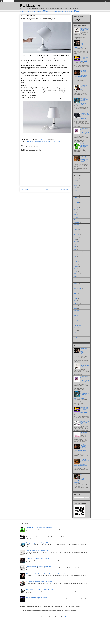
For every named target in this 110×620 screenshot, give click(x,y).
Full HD (76, 237)
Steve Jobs (76, 310)
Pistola (50, 141)
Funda (75, 268)
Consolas (76, 327)
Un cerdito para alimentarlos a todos (84, 433)
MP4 (75, 335)
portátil (75, 227)
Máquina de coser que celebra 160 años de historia (38, 535)
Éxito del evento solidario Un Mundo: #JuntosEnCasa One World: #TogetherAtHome (81, 44)
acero (27, 141)
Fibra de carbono (77, 288)
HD (39, 11)
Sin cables (76, 318)
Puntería (54, 141)
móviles (76, 266)
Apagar (31, 141)
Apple (75, 190)
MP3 (75, 219)
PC (50, 11)
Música (46, 11)
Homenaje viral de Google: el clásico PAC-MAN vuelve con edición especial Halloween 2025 (84, 59)
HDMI (75, 261)
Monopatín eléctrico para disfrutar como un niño (84, 29)
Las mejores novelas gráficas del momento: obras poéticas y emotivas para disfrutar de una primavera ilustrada (81, 101)
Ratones (76, 332)
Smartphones (57, 11)
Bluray (75, 308)
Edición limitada (77, 251)
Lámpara (44, 141)
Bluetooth (30, 11)
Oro (75, 286)
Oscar (75, 305)
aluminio (76, 217)
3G (75, 313)
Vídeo (75, 244)
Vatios (75, 323)
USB (75, 187)
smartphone (76, 202)
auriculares (68, 11)
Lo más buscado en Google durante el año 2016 (37, 558)
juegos (75, 271)
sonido (75, 185)
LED (75, 232)
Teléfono (76, 283)
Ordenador (76, 229)
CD (75, 276)
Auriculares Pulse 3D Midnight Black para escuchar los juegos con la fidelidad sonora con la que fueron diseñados (81, 116)
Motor (41, 11)
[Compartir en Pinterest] (53, 139)
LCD (75, 278)
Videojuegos (76, 234)
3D (20, 11)
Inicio (46, 189)
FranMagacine (30, 5)
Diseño (75, 195)
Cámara (75, 197)
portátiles (76, 298)
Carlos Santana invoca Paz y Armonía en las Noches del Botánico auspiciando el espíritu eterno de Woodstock (81, 478)
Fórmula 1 (76, 315)
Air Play (76, 340)
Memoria (76, 241)
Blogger (67, 616)
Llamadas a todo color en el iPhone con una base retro (84, 145)
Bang (34, 141)
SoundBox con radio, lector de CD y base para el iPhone (39, 589)
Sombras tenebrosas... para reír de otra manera (37, 597)
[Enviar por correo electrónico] (47, 139)
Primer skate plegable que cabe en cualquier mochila (38, 566)
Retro (75, 300)
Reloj (52, 11)
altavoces (63, 11)
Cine (34, 11)
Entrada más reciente (27, 189)
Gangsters (38, 141)
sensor (75, 293)
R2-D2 (75, 330)
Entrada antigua (64, 189)
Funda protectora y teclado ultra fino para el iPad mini (38, 543)
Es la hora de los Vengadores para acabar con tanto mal (83, 87)
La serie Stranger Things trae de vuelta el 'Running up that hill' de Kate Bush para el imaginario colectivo (81, 132)
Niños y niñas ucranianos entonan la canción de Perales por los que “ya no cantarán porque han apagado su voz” (81, 73)
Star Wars (76, 291)
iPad (72, 11)
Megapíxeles (76, 222)
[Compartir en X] (50, 139)
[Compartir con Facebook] (52, 139)
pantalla (76, 207)
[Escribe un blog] (49, 139)
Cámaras (76, 281)
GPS (37, 11)
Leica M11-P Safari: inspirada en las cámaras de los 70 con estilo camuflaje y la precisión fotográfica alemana (81, 159)
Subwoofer (76, 303)
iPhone (77, 11)
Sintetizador (76, 337)
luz (47, 141)
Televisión (76, 273)
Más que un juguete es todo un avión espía (84, 422)
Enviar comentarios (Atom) (48, 195)
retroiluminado (77, 325)
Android (24, 11)
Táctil (75, 264)
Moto (75, 295)
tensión (58, 141)
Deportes (76, 320)
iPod (75, 212)
